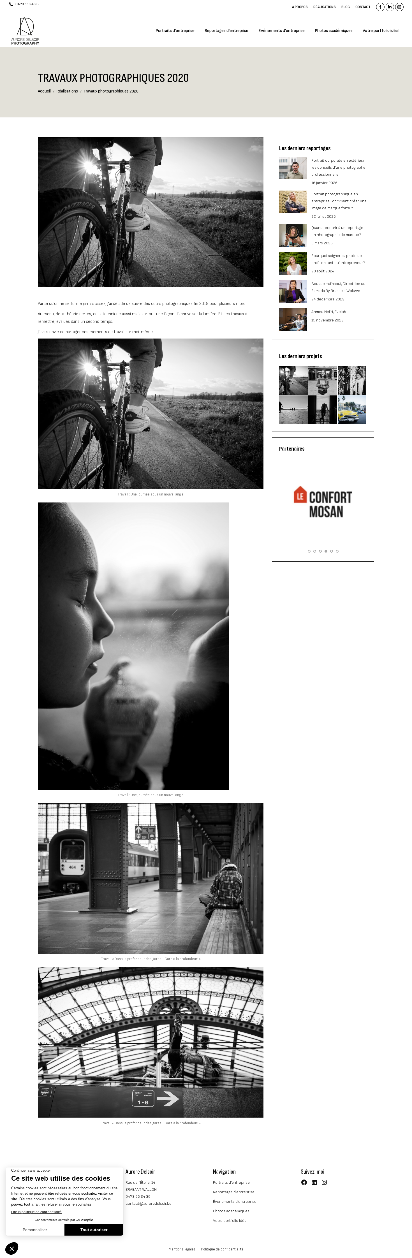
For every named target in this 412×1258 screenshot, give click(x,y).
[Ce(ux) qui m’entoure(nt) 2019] (352, 380)
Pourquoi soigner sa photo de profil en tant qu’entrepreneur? (338, 259)
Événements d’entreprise (234, 1201)
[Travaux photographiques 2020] (293, 380)
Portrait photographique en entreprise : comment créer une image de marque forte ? (339, 201)
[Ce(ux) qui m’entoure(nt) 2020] (322, 380)
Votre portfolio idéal (230, 1220)
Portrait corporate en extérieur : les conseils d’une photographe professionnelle (338, 167)
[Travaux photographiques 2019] (293, 410)
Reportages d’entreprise (233, 1192)
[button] (309, 551)
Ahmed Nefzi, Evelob (328, 311)
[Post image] (293, 168)
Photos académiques (231, 1211)
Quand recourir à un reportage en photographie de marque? (337, 231)
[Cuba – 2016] (352, 410)
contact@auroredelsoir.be (149, 1203)
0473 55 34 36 (27, 4)
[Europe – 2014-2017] (322, 410)
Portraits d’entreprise (231, 1182)
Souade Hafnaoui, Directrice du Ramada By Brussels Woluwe (338, 287)
